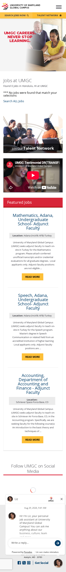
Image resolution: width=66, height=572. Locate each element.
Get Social (41, 563)
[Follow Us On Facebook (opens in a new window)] (19, 562)
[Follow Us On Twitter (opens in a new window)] (24, 562)
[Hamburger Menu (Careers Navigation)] (57, 8)
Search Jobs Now (15, 15)
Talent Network (47, 15)
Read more (34, 277)
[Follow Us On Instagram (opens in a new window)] (28, 562)
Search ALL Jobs (13, 101)
